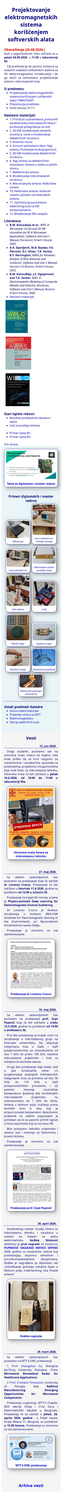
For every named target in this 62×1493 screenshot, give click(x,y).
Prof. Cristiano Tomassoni (26, 1382)
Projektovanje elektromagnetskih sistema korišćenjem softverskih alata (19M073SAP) (31, 96)
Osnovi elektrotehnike (24, 711)
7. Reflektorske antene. (25, 172)
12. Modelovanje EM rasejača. (29, 214)
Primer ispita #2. (20, 437)
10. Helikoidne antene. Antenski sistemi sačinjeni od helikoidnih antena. (30, 195)
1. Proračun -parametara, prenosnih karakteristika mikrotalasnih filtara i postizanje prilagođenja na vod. (34, 123)
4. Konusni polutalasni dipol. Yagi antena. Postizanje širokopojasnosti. (33, 147)
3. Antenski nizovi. (21, 142)
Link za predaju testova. (25, 425)
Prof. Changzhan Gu (27, 1366)
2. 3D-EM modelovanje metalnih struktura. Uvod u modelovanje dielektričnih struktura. (30, 134)
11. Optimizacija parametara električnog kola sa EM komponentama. (28, 206)
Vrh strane (11, 444)
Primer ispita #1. (20, 433)
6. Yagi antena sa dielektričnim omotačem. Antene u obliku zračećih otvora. (33, 164)
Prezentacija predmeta (24, 104)
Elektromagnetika (21, 718)
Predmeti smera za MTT (25, 715)
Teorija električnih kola (24, 722)
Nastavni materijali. (22, 297)
